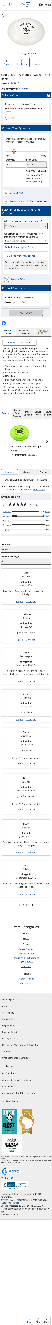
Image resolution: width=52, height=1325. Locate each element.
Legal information (10, 1202)
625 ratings (33, 455)
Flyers (26, 938)
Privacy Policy (9, 1039)
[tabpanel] (26, 692)
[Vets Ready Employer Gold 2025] (27, 1122)
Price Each (31, 159)
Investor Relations (11, 1033)
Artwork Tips (8, 1086)
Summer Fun (26, 983)
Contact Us (7, 1019)
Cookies (6, 1052)
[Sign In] (41, 5)
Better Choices (26, 949)
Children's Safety (26, 953)
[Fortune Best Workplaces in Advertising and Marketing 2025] (9, 1122)
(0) (48, 5)
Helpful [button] (19, 601)
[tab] (8, 332)
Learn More (39, 489)
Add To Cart (26, 312)
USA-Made (26, 966)
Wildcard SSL (7, 1179)
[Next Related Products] (47, 441)
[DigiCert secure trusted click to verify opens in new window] (12, 1172)
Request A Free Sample (19, 342)
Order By (5, 544)
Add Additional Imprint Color (19, 247)
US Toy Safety (26, 962)
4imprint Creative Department (17, 1080)
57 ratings (23, 89)
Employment (8, 1025)
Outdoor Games (26, 978)
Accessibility (8, 1012)
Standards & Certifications (26, 957)
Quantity (10, 159)
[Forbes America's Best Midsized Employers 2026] (12, 1145)
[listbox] (26, 241)
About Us (6, 1006)
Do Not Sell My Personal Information (21, 1045)
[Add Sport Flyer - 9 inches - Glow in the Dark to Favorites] (4, 16)
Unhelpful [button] (31, 601)
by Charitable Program (18, 1092)
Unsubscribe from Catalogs (16, 1058)
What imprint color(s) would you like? (23, 235)
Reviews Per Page (10, 556)
